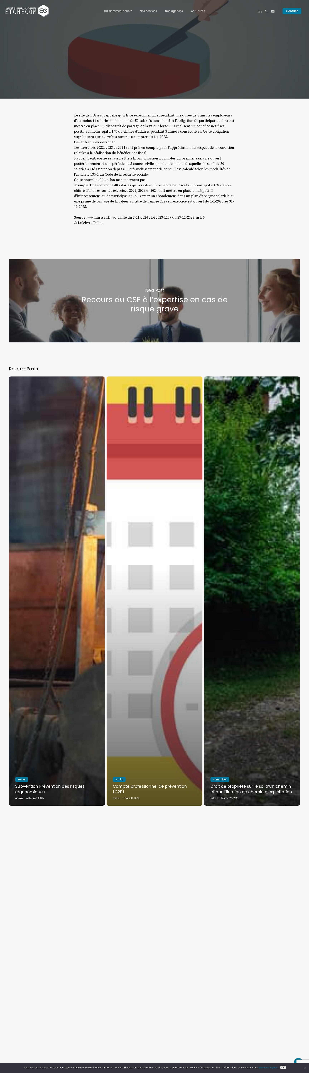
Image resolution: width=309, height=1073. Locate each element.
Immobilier (220, 779)
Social (154, 69)
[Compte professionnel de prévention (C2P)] (154, 591)
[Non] (304, 1068)
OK (283, 1067)
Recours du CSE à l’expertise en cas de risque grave (154, 300)
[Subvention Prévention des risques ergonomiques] (57, 591)
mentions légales (268, 1067)
